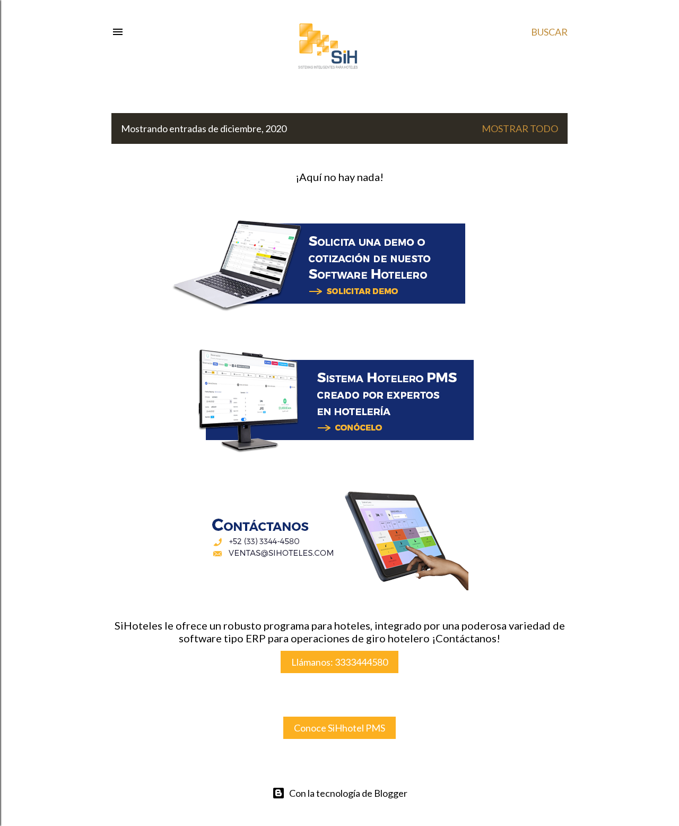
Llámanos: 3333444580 (339, 662)
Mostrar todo (520, 128)
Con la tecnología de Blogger (348, 793)
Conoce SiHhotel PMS (339, 728)
